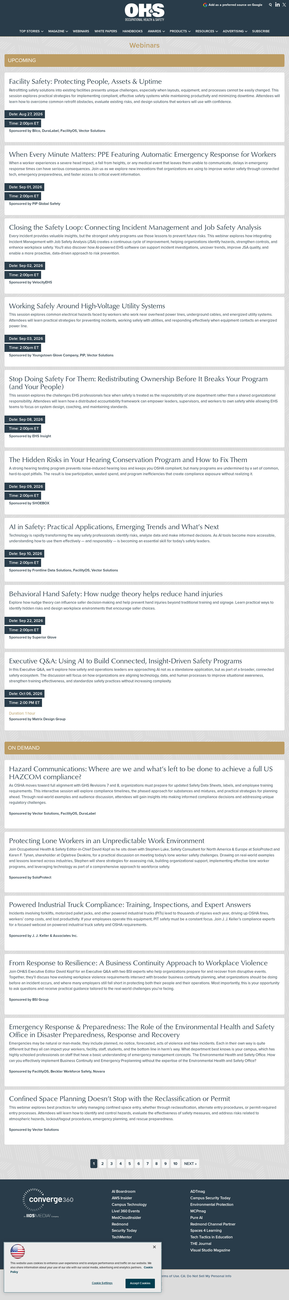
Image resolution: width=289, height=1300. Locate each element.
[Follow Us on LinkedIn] (277, 4)
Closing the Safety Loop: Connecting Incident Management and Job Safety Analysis (135, 227)
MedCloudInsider (126, 1217)
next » (190, 1163)
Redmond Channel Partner (212, 1224)
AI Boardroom (123, 1191)
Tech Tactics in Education (211, 1237)
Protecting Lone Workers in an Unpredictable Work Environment (106, 840)
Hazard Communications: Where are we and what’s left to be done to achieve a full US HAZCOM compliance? (141, 772)
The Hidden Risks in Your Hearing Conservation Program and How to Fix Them (128, 459)
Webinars (81, 31)
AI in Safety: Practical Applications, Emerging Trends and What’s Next (114, 526)
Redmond (120, 1224)
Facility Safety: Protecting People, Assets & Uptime (85, 81)
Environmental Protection (211, 1204)
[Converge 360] (48, 1200)
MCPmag (198, 1211)
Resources (205, 31)
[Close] (154, 1247)
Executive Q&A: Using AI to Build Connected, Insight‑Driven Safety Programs (125, 660)
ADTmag (197, 1191)
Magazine (56, 31)
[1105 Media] (41, 1216)
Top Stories (29, 31)
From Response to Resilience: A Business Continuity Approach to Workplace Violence (138, 962)
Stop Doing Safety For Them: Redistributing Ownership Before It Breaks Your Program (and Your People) (138, 382)
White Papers (106, 31)
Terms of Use (169, 1276)
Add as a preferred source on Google (235, 5)
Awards (154, 31)
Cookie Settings (102, 1283)
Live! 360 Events (126, 1211)
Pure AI (196, 1217)
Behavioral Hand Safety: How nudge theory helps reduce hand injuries (116, 593)
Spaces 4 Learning (206, 1230)
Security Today (124, 1230)
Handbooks (133, 31)
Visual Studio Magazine (210, 1250)
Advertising (233, 31)
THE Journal (200, 1243)
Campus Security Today (210, 1198)
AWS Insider (122, 1198)
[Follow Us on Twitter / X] (284, 5)
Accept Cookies (140, 1283)
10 (175, 1163)
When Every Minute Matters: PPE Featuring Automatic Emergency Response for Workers (142, 154)
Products (178, 31)
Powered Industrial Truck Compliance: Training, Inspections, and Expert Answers (130, 904)
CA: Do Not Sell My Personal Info (206, 1276)
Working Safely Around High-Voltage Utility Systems (87, 305)
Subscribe (261, 31)
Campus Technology (129, 1204)
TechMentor (122, 1237)
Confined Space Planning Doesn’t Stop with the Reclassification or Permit (119, 1098)
